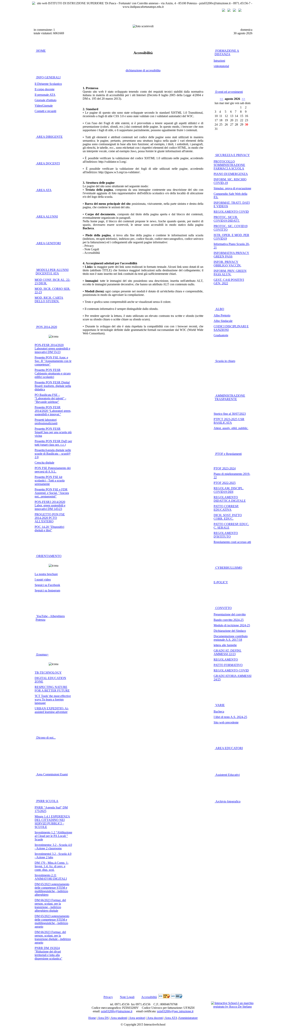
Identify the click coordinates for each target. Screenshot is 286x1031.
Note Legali (127, 997)
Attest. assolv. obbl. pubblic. (231, 428)
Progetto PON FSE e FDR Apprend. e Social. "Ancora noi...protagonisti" (52, 493)
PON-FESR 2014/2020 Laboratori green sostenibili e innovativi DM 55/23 (52, 348)
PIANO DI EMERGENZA (231, 174)
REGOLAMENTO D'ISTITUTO (226, 534)
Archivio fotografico (227, 801)
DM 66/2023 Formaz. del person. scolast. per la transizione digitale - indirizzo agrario (53, 937)
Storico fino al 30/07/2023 (230, 413)
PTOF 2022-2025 (225, 482)
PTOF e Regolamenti (228, 453)
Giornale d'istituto (45, 100)
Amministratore (188, 1018)
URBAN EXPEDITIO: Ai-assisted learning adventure (52, 710)
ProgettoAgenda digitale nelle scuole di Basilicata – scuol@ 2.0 (53, 453)
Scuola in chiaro (225, 361)
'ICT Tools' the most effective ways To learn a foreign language (53, 699)
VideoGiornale (44, 105)
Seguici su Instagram (47, 590)
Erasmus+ (42, 654)
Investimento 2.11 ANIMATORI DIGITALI (51, 877)
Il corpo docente (44, 89)
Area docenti (155, 1018)
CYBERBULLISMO (228, 567)
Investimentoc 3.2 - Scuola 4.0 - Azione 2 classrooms (53, 846)
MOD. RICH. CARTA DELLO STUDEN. (49, 299)
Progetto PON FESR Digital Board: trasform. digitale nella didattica (53, 386)
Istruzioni (219, 60)
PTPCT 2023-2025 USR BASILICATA (229, 420)
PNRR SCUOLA (47, 801)
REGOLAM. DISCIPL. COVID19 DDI (229, 490)
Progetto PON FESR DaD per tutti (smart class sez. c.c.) (53, 442)
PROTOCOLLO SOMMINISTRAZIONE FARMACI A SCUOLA (229, 165)
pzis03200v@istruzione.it (116, 1011)
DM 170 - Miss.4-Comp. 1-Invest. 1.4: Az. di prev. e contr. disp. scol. (51, 866)
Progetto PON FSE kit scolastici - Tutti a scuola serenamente (50, 480)
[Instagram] (229, 10)
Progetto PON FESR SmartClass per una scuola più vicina (53, 432)
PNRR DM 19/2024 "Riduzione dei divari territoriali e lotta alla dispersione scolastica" (48, 953)
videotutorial (221, 66)
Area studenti (118, 1018)
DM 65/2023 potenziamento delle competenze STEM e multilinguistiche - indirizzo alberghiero (52, 889)
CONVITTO (223, 608)
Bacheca (219, 711)
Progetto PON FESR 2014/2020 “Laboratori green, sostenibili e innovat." (53, 411)
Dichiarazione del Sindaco (230, 630)
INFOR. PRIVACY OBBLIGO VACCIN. (227, 263)
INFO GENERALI (48, 77)
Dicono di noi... (46, 737)
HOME (41, 50)
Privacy (108, 997)
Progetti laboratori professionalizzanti (46, 421)
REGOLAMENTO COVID (231, 211)
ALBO (219, 309)
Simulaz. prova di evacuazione (232, 188)
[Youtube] (234, 10)
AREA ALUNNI (47, 216)
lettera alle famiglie (225, 645)
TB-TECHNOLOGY (48, 672)
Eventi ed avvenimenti (229, 91)
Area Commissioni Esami (52, 774)
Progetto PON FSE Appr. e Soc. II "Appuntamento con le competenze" (53, 361)
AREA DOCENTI (48, 163)
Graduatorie (221, 335)
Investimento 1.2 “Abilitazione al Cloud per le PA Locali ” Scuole (53, 836)
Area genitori (136, 1018)
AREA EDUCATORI (229, 748)
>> (243, 98)
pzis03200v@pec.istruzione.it (175, 1011)
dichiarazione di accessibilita (143, 70)
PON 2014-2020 (46, 327)
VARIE (220, 705)
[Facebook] (223, 10)
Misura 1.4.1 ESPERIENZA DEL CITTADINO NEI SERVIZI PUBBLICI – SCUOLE (52, 822)
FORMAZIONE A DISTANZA (227, 52)
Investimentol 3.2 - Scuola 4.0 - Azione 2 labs (53, 855)
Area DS (103, 1018)
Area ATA (170, 1018)
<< (221, 98)
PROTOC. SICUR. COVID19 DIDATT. (227, 218)
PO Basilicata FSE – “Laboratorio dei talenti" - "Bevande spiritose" (50, 398)
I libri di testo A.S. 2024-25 (230, 717)
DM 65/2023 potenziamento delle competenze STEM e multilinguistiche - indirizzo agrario (52, 921)
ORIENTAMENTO (48, 556)
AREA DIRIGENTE (49, 136)
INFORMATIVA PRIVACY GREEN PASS (231, 254)
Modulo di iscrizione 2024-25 (232, 625)
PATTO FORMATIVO (228, 665)
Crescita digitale (44, 462)
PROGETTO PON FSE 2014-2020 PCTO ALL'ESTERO (50, 518)
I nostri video (43, 579)
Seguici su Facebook (47, 585)
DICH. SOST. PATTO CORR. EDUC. (228, 516)
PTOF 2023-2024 (225, 468)
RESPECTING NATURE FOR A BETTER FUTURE (52, 688)
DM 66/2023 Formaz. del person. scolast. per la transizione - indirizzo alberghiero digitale (50, 905)
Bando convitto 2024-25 (229, 619)
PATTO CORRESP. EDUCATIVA (226, 508)
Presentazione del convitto (230, 614)
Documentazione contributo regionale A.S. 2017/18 (231, 638)
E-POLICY (221, 582)
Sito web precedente (226, 722)
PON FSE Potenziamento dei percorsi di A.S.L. (53, 469)
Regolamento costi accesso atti (232, 542)
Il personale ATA (45, 94)
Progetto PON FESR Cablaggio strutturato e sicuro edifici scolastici (53, 373)
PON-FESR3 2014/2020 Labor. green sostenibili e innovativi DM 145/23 (50, 505)
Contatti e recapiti (45, 111)
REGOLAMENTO (226, 659)
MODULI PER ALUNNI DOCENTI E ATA (52, 271)
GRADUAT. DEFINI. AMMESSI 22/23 (227, 652)
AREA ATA (44, 190)
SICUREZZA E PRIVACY (232, 155)
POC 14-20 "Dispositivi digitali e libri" (49, 528)
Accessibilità (149, 997)
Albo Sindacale (223, 321)
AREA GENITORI (48, 243)
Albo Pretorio (222, 315)
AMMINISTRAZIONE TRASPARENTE (230, 397)
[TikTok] (239, 10)
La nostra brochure (46, 574)
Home (92, 1018)
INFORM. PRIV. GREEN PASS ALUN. (230, 272)
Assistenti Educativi (227, 774)
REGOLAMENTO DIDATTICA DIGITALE (230, 499)
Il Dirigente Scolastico (48, 83)
